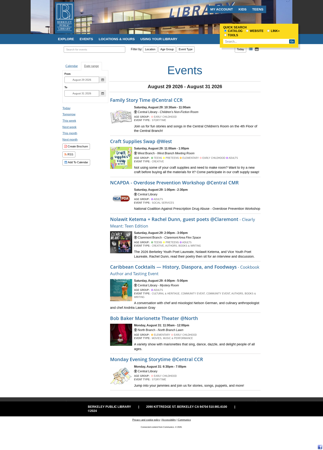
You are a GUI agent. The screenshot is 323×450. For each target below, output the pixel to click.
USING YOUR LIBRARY (158, 39)
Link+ (275, 31)
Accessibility (169, 419)
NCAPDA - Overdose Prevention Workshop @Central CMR (174, 182)
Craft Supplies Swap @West (141, 141)
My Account (221, 9)
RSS (70, 154)
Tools (232, 35)
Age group (167, 49)
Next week (69, 127)
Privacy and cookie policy (146, 419)
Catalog (234, 31)
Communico (184, 419)
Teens (257, 9)
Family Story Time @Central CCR (146, 100)
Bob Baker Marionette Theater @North (154, 318)
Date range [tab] (91, 66)
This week (69, 120)
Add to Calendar (77, 162)
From (67, 73)
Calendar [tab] (71, 66)
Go (292, 41)
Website (256, 31)
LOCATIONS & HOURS (117, 39)
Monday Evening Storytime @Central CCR (156, 359)
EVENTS (86, 39)
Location (150, 49)
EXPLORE (66, 39)
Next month (70, 139)
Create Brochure (77, 146)
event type (186, 49)
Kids (243, 9)
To (65, 87)
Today (240, 49)
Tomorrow (69, 114)
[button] (251, 49)
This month (69, 133)
